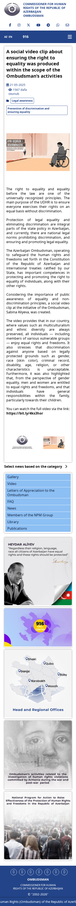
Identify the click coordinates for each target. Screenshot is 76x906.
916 (25, 37)
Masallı (57, 688)
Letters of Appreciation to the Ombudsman (30, 492)
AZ (5, 37)
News (11, 508)
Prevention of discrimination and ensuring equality (28, 110)
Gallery (13, 477)
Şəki (33, 660)
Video (11, 483)
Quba (54, 664)
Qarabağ (41, 683)
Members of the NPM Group (30, 515)
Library (13, 522)
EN (10, 37)
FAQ (10, 501)
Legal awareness (22, 100)
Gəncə (28, 673)
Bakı (68, 676)
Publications (17, 528)
